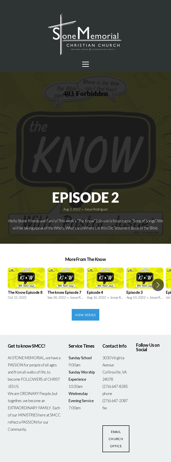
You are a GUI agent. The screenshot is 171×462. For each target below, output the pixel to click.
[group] (26, 285)
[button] (158, 285)
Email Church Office (116, 438)
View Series (85, 315)
